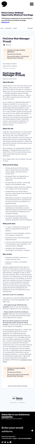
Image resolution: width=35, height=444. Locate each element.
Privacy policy (13, 402)
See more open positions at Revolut (17, 386)
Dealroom (5, 22)
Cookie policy (21, 402)
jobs (2, 28)
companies (8, 28)
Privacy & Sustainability (24, 438)
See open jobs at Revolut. (14, 54)
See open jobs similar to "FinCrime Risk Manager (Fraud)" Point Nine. (18, 57)
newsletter (7, 417)
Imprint (15, 438)
